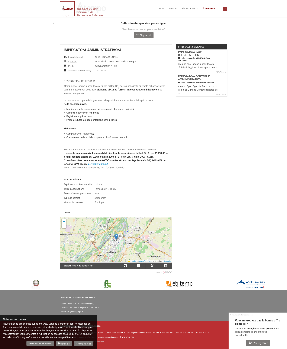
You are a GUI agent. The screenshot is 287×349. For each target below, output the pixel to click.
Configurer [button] (65, 344)
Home (161, 9)
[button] (54, 23)
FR (225, 9)
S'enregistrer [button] (260, 343)
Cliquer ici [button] (145, 35)
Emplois (173, 9)
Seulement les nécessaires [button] (40, 343)
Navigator (167, 261)
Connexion (210, 9)
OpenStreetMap (145, 261)
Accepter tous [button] (84, 344)
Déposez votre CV (189, 9)
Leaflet (133, 261)
